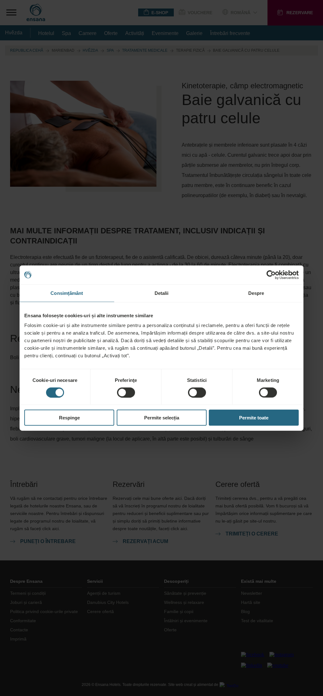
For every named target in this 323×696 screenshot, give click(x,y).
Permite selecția (161, 417)
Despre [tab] (256, 292)
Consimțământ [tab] (66, 292)
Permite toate (253, 417)
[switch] (126, 392)
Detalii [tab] (162, 292)
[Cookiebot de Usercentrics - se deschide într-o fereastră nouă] (271, 274)
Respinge (69, 417)
